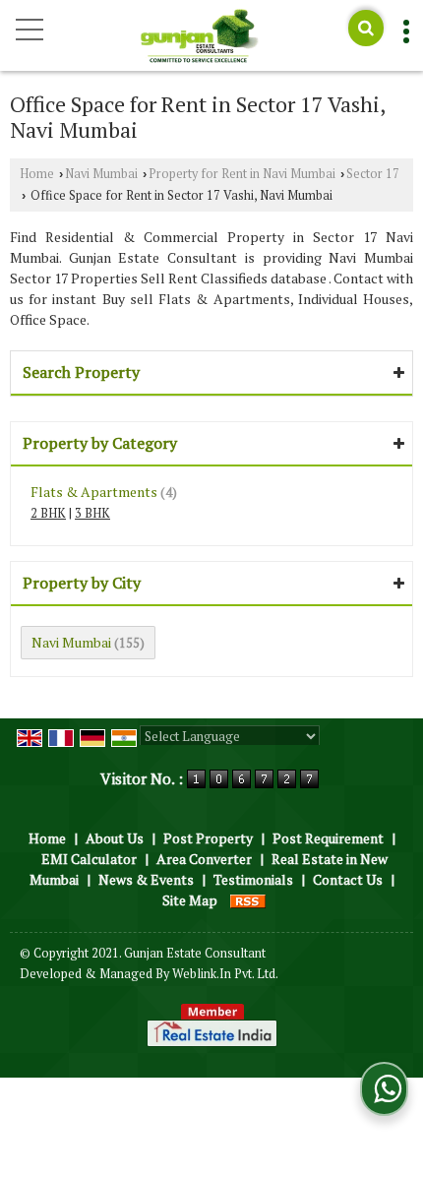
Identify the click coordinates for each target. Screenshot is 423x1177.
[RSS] (248, 900)
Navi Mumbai (101, 173)
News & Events (146, 879)
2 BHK (48, 513)
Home (37, 173)
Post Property (208, 838)
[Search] (366, 28)
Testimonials (253, 879)
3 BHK (92, 513)
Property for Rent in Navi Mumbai (242, 173)
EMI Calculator (89, 858)
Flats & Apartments (93, 491)
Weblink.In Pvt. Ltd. (225, 973)
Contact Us (348, 879)
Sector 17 (372, 173)
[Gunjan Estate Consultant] (199, 37)
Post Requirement (328, 838)
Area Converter (204, 858)
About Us (115, 838)
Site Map (189, 900)
